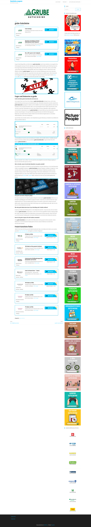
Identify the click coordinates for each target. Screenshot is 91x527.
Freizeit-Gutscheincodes (23, 231)
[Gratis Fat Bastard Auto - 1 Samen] (20, 272)
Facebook (24, 175)
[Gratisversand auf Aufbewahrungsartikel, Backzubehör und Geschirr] (20, 260)
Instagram (30, 175)
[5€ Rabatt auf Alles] (20, 235)
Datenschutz (13, 516)
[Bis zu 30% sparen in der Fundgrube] (20, 54)
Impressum (13, 519)
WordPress (46, 525)
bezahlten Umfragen (69, 35)
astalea (54, 75)
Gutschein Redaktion (20, 25)
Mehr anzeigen (38, 45)
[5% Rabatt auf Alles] (20, 296)
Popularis (53, 525)
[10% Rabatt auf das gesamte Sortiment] (20, 248)
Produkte (65, 2)
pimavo (16, 76)
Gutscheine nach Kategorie (74, 2)
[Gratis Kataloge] (20, 30)
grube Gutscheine (22, 318)
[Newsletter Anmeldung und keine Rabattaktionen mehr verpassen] (20, 42)
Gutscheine (58, 2)
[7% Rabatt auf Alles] (20, 308)
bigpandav (21, 76)
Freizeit (16, 21)
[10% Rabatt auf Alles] (20, 284)
